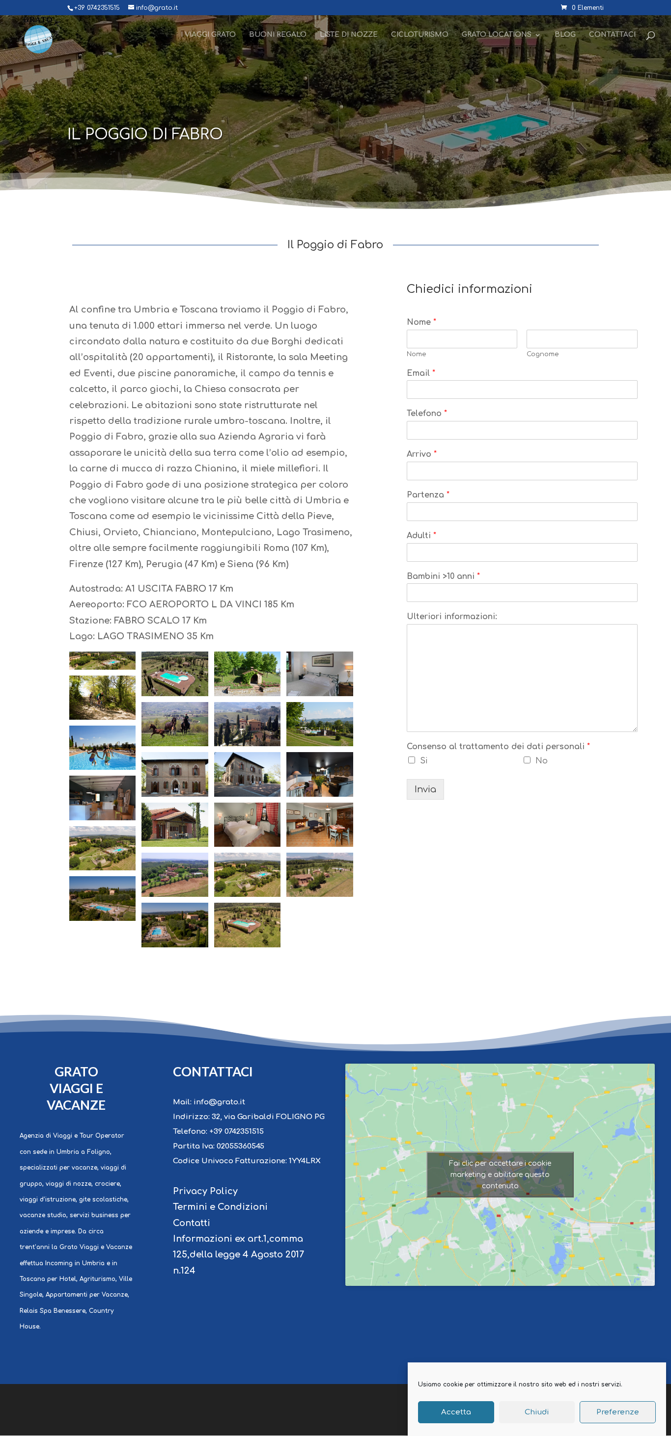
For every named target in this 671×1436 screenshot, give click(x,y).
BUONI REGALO (278, 34)
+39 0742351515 (236, 1131)
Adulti (421, 535)
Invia (425, 789)
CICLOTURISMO (419, 34)
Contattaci (612, 34)
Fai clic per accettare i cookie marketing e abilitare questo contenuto (500, 1175)
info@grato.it (219, 1102)
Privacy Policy (205, 1191)
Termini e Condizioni (220, 1207)
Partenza (428, 495)
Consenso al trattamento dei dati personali (498, 746)
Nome (421, 322)
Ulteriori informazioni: (452, 616)
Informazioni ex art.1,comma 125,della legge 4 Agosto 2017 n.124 (238, 1255)
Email (421, 373)
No (541, 761)
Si (423, 761)
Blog (565, 34)
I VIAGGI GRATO (208, 34)
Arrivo (422, 454)
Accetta (456, 1412)
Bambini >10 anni (443, 576)
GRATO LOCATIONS (496, 34)
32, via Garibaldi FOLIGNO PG (268, 1117)
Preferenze (617, 1412)
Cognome (543, 354)
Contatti (191, 1223)
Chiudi (537, 1412)
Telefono (427, 413)
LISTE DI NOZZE (349, 34)
